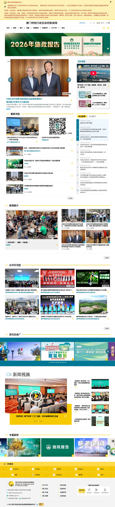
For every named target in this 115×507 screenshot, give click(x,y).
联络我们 (63, 488)
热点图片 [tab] (92, 116)
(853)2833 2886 (13, 498)
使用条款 (63, 496)
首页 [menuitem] (8, 28)
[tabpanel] (57, 351)
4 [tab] (55, 362)
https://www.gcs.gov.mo (15, 492)
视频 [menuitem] (27, 28)
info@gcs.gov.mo (14, 495)
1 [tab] (49, 362)
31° (102, 23)
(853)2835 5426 (25, 498)
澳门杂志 (45, 488)
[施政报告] (57, 447)
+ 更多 (70, 198)
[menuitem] (14, 28)
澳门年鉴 (45, 492)
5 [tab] (57, 362)
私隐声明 (63, 492)
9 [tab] (64, 362)
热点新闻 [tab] (82, 116)
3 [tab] (53, 362)
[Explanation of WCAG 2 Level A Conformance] (40, 504)
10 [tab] (65, 362)
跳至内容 (82, 23)
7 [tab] (60, 362)
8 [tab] (62, 362)
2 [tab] (51, 362)
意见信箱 (63, 485)
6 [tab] (58, 362)
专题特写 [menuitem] (45, 28)
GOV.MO (45, 485)
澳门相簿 (45, 496)
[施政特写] (91, 447)
